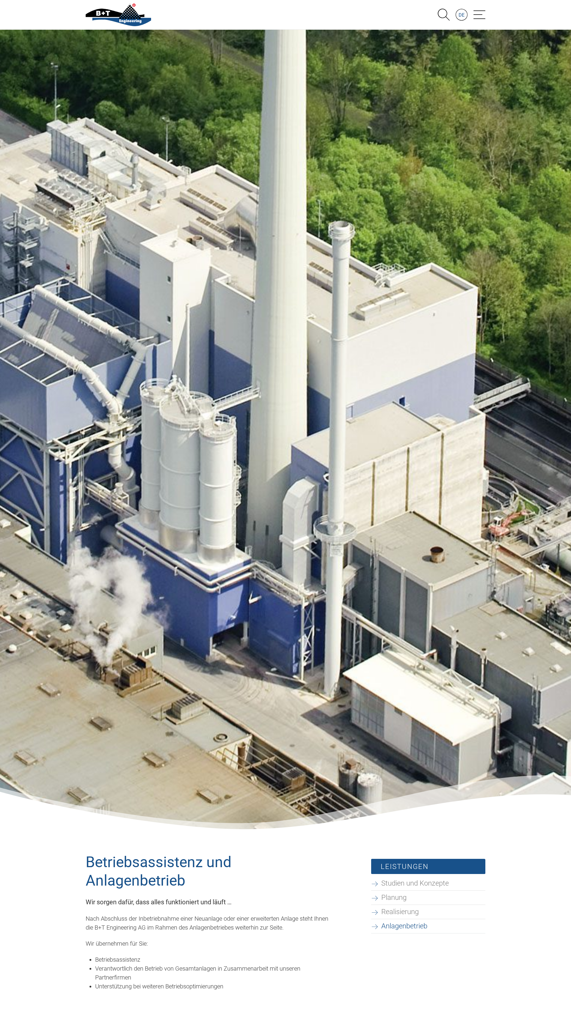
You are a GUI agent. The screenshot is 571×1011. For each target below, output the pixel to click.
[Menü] (479, 15)
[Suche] (444, 15)
